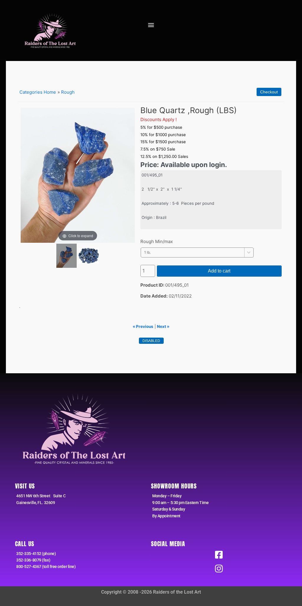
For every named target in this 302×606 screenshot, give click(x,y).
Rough (68, 92)
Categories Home (37, 92)
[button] (151, 24)
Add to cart (219, 270)
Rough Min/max (156, 241)
